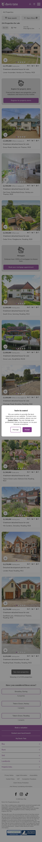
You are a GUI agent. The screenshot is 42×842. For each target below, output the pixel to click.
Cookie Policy (13, 420)
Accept (27, 430)
